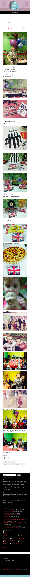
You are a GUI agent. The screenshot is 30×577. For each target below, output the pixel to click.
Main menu (15, 12)
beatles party (10, 464)
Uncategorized (11, 461)
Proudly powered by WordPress (10, 569)
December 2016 (7, 513)
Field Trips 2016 (7, 518)
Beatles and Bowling (10, 28)
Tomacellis (22, 464)
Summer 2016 (7, 516)
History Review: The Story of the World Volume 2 (15, 522)
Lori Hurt (10, 30)
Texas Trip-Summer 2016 (9, 526)
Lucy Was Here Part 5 (9, 511)
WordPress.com (14, 571)
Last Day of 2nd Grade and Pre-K (11, 527)
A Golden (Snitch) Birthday (10, 509)
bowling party (17, 464)
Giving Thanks (7, 514)
